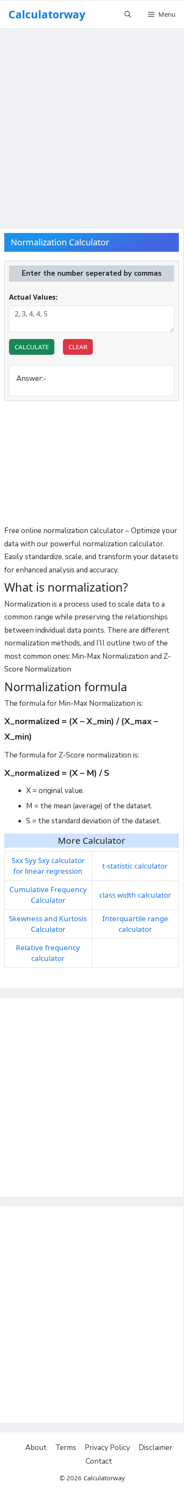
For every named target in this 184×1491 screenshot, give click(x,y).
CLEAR (77, 346)
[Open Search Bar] (127, 14)
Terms (65, 1448)
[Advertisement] (92, 124)
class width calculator (135, 895)
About (36, 1448)
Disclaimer (155, 1448)
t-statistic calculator (135, 866)
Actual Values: (33, 297)
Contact (99, 1461)
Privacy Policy (107, 1448)
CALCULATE (32, 346)
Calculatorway (47, 14)
